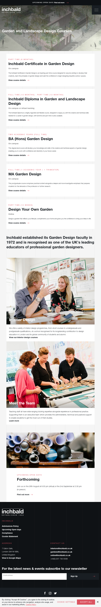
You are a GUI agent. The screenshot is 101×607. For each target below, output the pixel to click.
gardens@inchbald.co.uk (61, 552)
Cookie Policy (31, 604)
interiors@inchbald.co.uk (61, 549)
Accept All (86, 602)
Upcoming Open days (11, 530)
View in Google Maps (11, 558)
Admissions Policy (10, 526)
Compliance (7, 533)
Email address (8, 575)
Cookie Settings (66, 602)
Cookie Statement (10, 537)
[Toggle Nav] (96, 10)
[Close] (97, 602)
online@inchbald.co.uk (60, 556)
